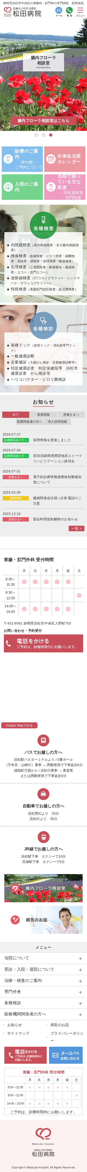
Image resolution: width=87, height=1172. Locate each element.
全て (16, 414)
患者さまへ (71, 414)
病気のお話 (60, 1025)
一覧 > (76, 528)
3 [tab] (50, 135)
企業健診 (44, 362)
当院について (16, 958)
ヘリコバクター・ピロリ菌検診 (38, 379)
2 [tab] (43, 135)
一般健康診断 (23, 356)
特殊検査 (44, 289)
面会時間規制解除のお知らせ (55, 519)
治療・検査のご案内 (23, 980)
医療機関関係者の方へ (25, 1014)
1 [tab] (36, 135)
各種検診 (12, 1003)
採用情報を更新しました (52, 440)
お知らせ (14, 1025)
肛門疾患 (73, 198)
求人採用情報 (57, 421)
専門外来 (12, 991)
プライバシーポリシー (67, 1037)
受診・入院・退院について (29, 969)
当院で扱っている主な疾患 (69, 182)
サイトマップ (18, 1033)
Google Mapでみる (19, 725)
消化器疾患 (73, 193)
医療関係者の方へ (30, 421)
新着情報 (43, 414)
